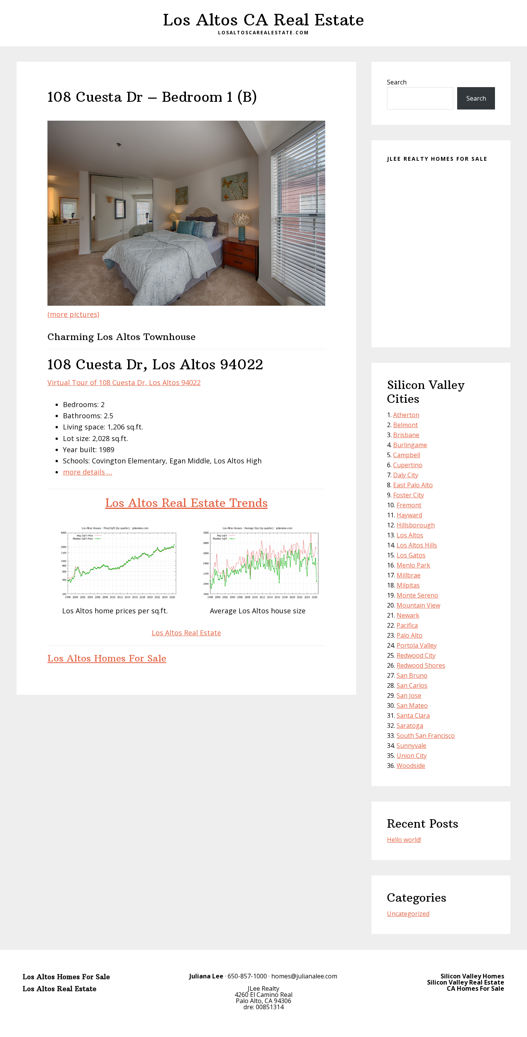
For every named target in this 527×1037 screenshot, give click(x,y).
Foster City (408, 495)
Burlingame (410, 445)
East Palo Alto (413, 485)
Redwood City (416, 655)
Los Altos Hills (417, 545)
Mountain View (418, 605)
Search (397, 82)
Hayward (409, 515)
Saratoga (410, 725)
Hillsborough (416, 525)
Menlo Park (413, 565)
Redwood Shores (421, 665)
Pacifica (407, 625)
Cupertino (407, 465)
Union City (412, 755)
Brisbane (406, 435)
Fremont (409, 505)
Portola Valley (417, 645)
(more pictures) (73, 314)
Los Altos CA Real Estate (263, 20)
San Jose (409, 695)
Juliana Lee (206, 976)
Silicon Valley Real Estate (465, 982)
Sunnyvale (411, 745)
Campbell (406, 455)
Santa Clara (413, 715)
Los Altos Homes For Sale (106, 658)
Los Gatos (411, 555)
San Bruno (412, 675)
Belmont (405, 425)
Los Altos (410, 535)
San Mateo (412, 705)
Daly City (405, 475)
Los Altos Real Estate (186, 632)
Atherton (406, 415)
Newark (408, 615)
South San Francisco (426, 735)
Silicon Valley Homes (472, 976)
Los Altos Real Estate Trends (186, 503)
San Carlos (412, 685)
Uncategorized (408, 913)
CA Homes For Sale (475, 988)
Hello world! (404, 839)
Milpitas (408, 585)
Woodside (411, 765)
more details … (87, 471)
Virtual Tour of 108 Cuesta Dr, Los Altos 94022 (124, 382)
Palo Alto (409, 635)
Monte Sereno (417, 595)
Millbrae (409, 575)
